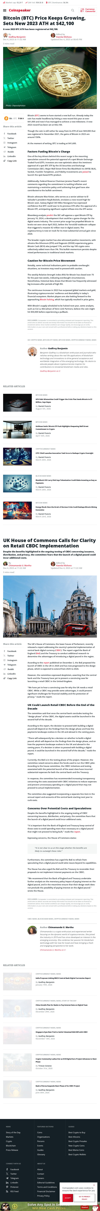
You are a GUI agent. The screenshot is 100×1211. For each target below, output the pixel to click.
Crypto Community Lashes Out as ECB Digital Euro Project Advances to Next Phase (66, 1060)
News (94, 340)
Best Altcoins (74, 1137)
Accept (68, 1198)
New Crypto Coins (76, 1145)
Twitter (10, 138)
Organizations (43, 1137)
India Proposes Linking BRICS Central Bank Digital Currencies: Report (63, 978)
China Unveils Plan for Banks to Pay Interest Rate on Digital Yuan (62, 1005)
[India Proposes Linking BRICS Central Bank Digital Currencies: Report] (17, 982)
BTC (37, 115)
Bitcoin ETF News (50, 340)
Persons (40, 1141)
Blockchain (11, 1145)
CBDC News (32, 919)
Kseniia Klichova (64, 37)
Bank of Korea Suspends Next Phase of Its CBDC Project (58, 1086)
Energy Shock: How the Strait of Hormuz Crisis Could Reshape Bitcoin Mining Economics (66, 508)
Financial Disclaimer (46, 1191)
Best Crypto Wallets (77, 1154)
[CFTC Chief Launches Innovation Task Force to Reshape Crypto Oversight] (17, 457)
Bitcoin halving (47, 299)
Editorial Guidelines (46, 1182)
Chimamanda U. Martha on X (52, 950)
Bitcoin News (64, 340)
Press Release (12, 1150)
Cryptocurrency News (81, 340)
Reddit (11, 151)
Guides (40, 1150)
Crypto (9, 1141)
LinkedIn (11, 156)
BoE (38, 653)
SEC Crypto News (35, 340)
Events (40, 1145)
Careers (40, 1178)
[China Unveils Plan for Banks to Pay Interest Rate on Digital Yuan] (17, 1009)
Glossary (41, 1154)
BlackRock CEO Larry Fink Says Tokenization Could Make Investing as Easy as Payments (66, 481)
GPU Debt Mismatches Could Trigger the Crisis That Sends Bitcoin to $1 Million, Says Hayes (64, 400)
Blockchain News (43, 476)
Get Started (85, 1206)
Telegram (11, 147)
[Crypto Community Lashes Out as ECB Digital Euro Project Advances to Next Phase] (17, 1063)
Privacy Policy (43, 1195)
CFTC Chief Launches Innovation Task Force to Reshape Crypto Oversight (64, 453)
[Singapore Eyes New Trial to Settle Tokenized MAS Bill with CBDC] (17, 1036)
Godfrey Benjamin (17, 37)
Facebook (11, 133)
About (40, 1169)
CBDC (58, 650)
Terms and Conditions (47, 1187)
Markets (9, 1137)
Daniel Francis (44, 406)
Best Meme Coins (76, 1150)
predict (50, 215)
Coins (39, 1132)
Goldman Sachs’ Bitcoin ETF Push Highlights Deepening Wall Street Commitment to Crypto (62, 427)
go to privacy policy (84, 1198)
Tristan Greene (45, 1066)
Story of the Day (69, 1001)
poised (85, 171)
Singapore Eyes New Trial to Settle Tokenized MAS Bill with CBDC (62, 1032)
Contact (40, 1173)
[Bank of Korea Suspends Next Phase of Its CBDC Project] (17, 1090)
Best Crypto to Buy (76, 1132)
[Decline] (94, 1185)
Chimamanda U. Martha (20, 565)
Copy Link (12, 160)
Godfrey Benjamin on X (50, 371)
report (46, 662)
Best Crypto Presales (77, 1141)
